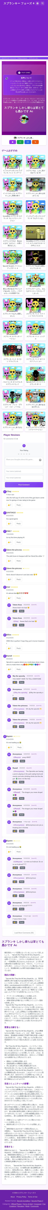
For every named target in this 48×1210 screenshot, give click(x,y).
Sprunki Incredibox (23, 1201)
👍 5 (15, 682)
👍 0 (15, 815)
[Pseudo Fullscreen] (27, 142)
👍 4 (15, 625)
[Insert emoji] (40, 460)
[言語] (37, 3)
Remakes (20, 1206)
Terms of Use (32, 1197)
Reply (19, 505)
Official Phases (16, 1204)
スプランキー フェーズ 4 (19, 3)
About (13, 1197)
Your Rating (24, 450)
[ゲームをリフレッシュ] (35, 142)
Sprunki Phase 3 (37, 1201)
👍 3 (15, 712)
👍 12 (15, 761)
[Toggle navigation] (42, 3)
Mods (27, 1206)
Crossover (37, 1204)
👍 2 (15, 611)
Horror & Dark (28, 1204)
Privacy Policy (21, 1197)
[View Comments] (12, 142)
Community (35, 1206)
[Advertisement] (24, 32)
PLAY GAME (26, 72)
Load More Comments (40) (24, 933)
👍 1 (15, 782)
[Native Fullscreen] (20, 142)
